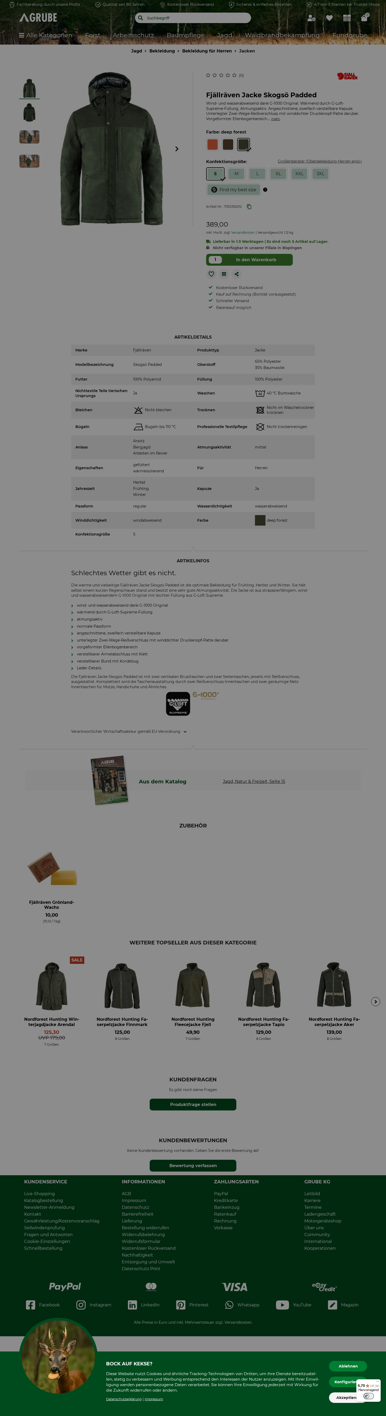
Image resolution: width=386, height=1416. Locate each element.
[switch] (368, 1396)
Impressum (154, 1399)
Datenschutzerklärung (124, 1399)
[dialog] (193, 708)
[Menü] (377, 1382)
